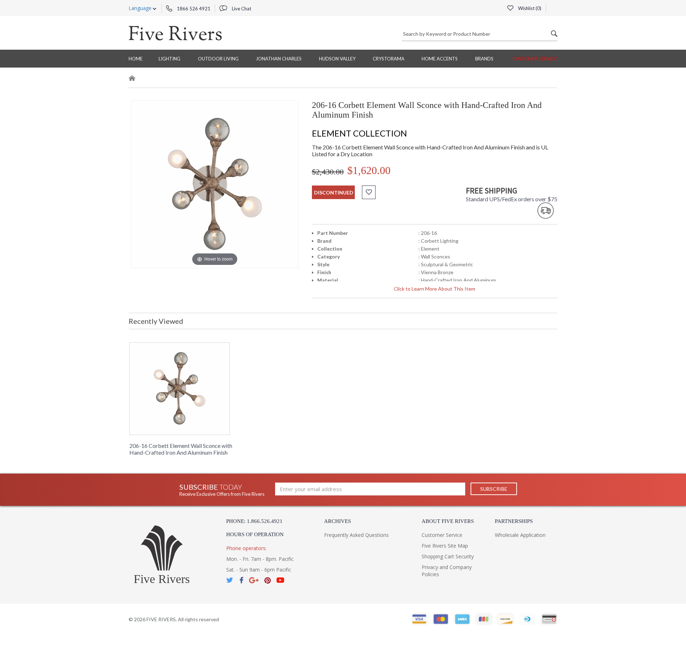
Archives (337, 521)
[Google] (254, 580)
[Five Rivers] (175, 33)
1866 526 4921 (193, 8)
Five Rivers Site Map (445, 545)
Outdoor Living (218, 58)
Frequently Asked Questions (356, 535)
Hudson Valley (337, 58)
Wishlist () (529, 8)
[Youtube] (280, 580)
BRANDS (484, 58)
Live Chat (241, 8)
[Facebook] (241, 580)
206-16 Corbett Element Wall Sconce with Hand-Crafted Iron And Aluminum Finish (180, 449)
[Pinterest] (267, 580)
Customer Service (534, 58)
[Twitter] (230, 580)
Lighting (169, 58)
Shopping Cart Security (448, 556)
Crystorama (388, 58)
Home (136, 58)
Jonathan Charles (279, 58)
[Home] (132, 79)
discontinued (333, 192)
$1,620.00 (369, 170)
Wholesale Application (520, 535)
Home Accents (440, 58)
